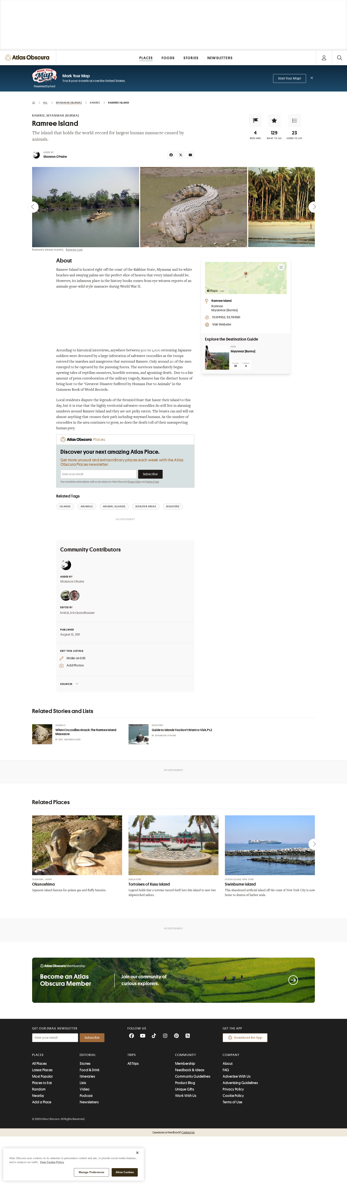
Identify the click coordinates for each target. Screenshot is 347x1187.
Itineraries (87, 1076)
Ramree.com (74, 249)
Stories (85, 1063)
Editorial (88, 1055)
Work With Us (185, 1095)
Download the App (248, 1037)
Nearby (38, 1095)
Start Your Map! (289, 78)
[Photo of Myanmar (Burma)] (217, 358)
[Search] (339, 57)
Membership (185, 1063)
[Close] (137, 1152)
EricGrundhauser (82, 612)
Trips (132, 1055)
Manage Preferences (91, 1172)
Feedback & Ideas (189, 1070)
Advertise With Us (236, 1076)
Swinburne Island (240, 884)
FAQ (226, 1070)
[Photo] (42, 734)
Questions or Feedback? (173, 1132)
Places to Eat (42, 1082)
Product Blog (185, 1082)
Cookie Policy (233, 1095)
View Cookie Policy (52, 1162)
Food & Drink (89, 1070)
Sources (66, 684)
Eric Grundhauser (70, 739)
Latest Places (42, 1070)
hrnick (64, 612)
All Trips (133, 1063)
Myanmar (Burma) (243, 351)
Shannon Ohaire (72, 581)
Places (38, 1055)
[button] (255, 120)
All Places (39, 1063)
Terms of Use (152, 482)
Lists (83, 1082)
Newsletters (89, 1102)
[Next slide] (314, 207)
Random (39, 1089)
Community (185, 1055)
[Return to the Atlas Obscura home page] (28, 57)
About (228, 1063)
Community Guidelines (192, 1076)
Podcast (86, 1095)
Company (231, 1055)
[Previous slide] (33, 207)
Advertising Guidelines (240, 1082)
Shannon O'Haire (55, 156)
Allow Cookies (125, 1172)
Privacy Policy (134, 482)
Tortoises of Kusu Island (149, 884)
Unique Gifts (184, 1089)
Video (85, 1089)
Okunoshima (43, 884)
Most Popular (42, 1076)
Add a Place (41, 1102)
